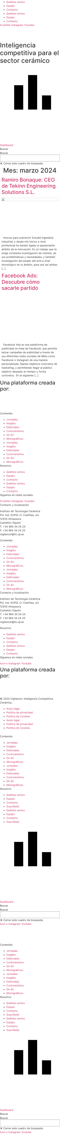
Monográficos (14, 438)
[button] (30, 149)
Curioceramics (15, 431)
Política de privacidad (19, 712)
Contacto (12, 9)
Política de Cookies (18, 716)
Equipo (10, 5)
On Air (10, 434)
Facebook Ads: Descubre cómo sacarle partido (21, 281)
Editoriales (12, 427)
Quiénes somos (15, 2)
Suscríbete (12, 806)
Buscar (4, 153)
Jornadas (12, 419)
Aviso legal (13, 708)
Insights (11, 423)
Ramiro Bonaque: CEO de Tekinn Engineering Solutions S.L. (29, 186)
